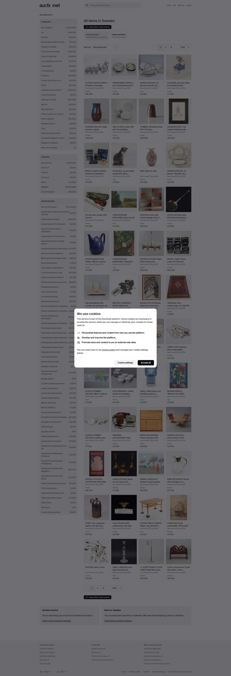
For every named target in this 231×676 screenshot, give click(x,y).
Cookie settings (125, 362)
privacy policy (108, 349)
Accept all (146, 362)
